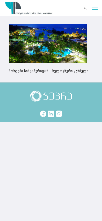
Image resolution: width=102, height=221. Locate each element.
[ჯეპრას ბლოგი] (28, 8)
